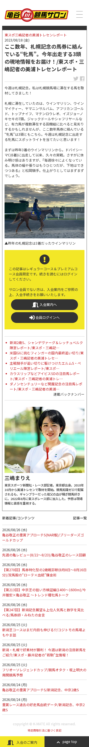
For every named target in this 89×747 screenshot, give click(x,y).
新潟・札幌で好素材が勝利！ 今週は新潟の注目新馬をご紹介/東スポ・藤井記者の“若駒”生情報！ (44, 652)
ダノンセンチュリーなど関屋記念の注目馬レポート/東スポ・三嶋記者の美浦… (46, 386)
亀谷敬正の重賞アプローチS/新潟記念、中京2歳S (40, 689)
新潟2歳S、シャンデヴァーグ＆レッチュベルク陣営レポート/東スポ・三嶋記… (46, 345)
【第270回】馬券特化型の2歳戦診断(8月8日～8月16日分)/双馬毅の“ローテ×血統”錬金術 (44, 572)
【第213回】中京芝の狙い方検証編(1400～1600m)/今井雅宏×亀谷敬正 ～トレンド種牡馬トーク (44, 592)
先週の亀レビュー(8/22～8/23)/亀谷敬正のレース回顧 (44, 554)
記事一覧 (80, 517)
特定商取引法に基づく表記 (44, 730)
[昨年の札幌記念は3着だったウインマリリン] (44, 211)
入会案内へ (48, 304)
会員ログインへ (47, 317)
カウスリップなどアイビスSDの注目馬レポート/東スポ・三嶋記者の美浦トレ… (45, 376)
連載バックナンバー (68, 394)
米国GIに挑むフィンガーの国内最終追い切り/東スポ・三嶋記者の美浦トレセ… (47, 355)
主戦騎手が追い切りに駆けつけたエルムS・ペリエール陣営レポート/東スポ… (45, 366)
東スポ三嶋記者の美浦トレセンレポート (36, 34)
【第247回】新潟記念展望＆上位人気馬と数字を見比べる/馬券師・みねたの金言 (43, 612)
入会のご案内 (26, 742)
